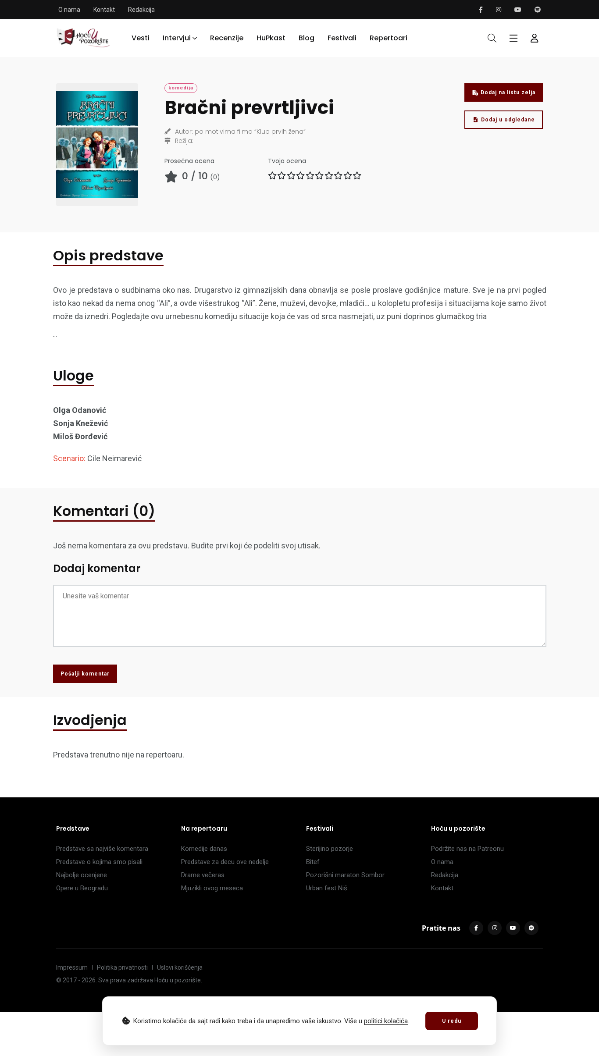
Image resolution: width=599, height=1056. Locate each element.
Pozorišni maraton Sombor (345, 875)
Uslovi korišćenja (180, 967)
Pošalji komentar (85, 674)
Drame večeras (203, 875)
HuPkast (271, 38)
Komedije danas (204, 849)
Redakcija (141, 9)
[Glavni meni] (513, 38)
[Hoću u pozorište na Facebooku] (481, 9)
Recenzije (226, 38)
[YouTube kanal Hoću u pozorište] (517, 9)
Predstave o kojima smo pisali (99, 862)
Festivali (342, 38)
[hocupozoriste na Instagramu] (498, 9)
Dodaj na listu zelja (508, 92)
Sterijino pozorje (329, 849)
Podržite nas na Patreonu (467, 849)
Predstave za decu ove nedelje (225, 862)
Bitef (313, 862)
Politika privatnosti (122, 967)
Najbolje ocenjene (81, 875)
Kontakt (104, 9)
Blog (306, 38)
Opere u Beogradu (82, 888)
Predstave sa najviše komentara (102, 849)
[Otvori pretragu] (492, 38)
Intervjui (177, 38)
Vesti (141, 38)
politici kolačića (386, 1021)
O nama (69, 9)
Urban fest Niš (326, 888)
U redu (451, 1021)
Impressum (72, 967)
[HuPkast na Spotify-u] (538, 9)
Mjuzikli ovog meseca (212, 888)
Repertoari (388, 38)
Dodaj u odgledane (508, 120)
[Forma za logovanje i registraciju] (534, 38)
